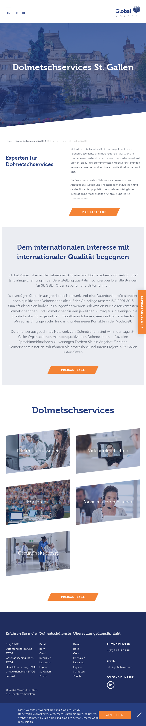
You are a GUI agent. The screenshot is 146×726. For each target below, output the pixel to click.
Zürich (43, 676)
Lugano (43, 667)
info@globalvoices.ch (119, 667)
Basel (42, 644)
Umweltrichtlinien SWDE (20, 671)
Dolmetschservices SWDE (29, 141)
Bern (42, 648)
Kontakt (10, 676)
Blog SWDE (12, 644)
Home (9, 141)
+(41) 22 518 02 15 (118, 650)
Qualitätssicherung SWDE (21, 667)
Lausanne (45, 662)
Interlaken (45, 658)
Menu (9, 8)
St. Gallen (45, 671)
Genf (42, 653)
